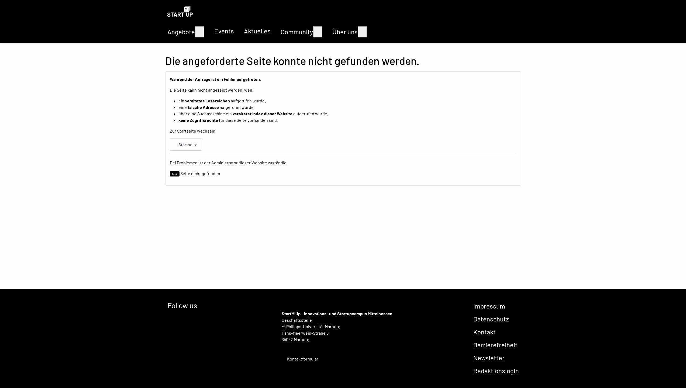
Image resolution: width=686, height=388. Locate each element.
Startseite (188, 144)
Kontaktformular (302, 358)
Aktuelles (257, 31)
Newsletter (489, 358)
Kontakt (484, 332)
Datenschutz (491, 319)
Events (224, 31)
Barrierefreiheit (495, 345)
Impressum (489, 306)
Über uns (345, 32)
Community (297, 32)
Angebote (181, 32)
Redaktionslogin (496, 371)
